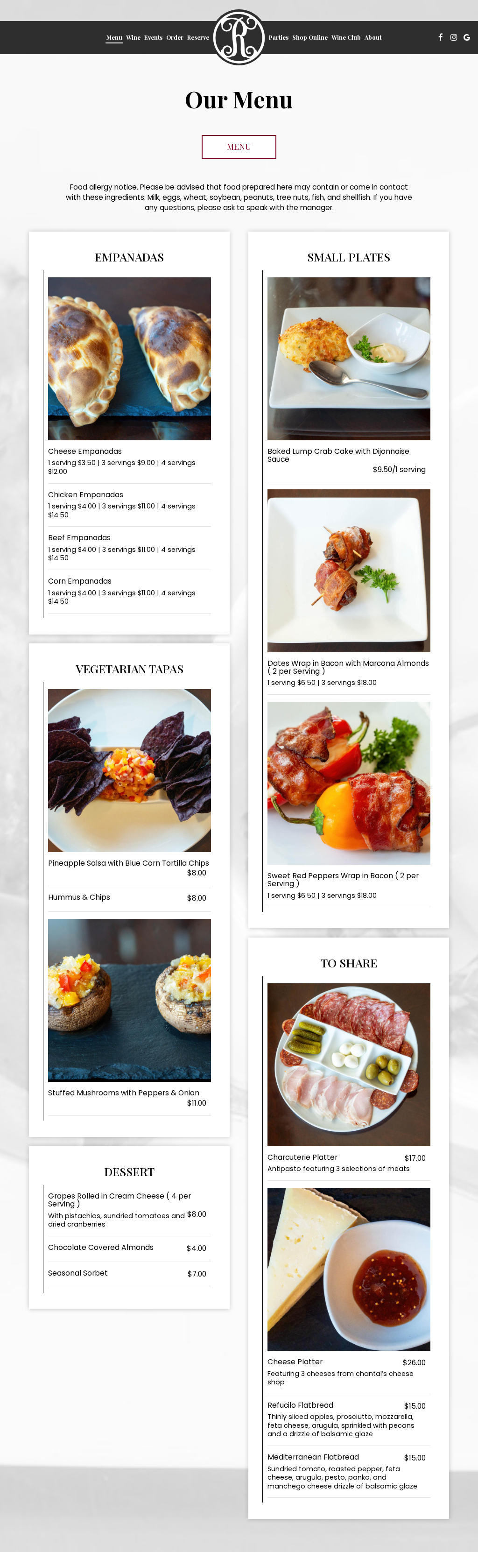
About (373, 37)
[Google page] (466, 37)
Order (174, 37)
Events (153, 37)
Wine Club (346, 37)
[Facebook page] (440, 37)
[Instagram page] (453, 37)
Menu (114, 37)
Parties (278, 37)
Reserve (198, 37)
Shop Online (310, 37)
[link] (239, 37)
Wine (133, 37)
